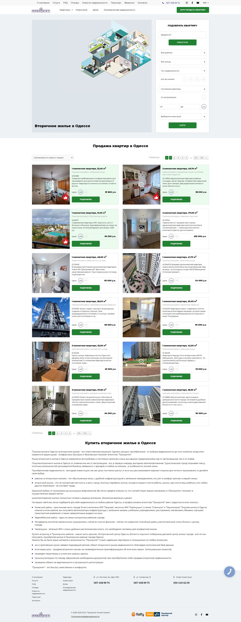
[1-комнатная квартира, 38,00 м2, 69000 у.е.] (51, 317)
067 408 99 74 (173, 3)
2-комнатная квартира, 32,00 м (89, 345)
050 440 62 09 (181, 583)
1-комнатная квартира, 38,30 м (179, 389)
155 (195, 157)
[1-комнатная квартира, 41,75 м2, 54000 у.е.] (141, 273)
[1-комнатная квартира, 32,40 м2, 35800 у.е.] (51, 184)
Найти (182, 125)
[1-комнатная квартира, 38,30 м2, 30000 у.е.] (141, 406)
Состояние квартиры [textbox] (171, 89)
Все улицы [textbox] (166, 62)
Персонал (116, 3)
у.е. (204, 107)
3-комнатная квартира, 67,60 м (89, 389)
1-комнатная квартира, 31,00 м (89, 212)
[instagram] (187, 3)
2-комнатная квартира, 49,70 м (179, 168)
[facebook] (192, 3)
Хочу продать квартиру (193, 10)
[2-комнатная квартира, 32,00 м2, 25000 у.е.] (51, 361)
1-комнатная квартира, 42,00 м (179, 345)
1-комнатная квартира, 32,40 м (89, 168)
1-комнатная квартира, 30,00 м (179, 301)
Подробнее (86, 199)
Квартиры (65, 10)
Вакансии (129, 3)
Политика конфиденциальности (85, 616)
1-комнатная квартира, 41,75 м (179, 256)
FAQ (65, 3)
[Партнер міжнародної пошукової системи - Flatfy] (138, 614)
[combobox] (182, 53)
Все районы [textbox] (166, 53)
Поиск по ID (182, 42)
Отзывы (75, 3)
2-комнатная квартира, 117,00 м (179, 212)
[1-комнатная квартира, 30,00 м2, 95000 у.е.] (141, 317)
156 (201, 157)
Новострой (81, 10)
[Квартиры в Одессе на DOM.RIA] (159, 614)
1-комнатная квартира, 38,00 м (89, 301)
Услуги (56, 3)
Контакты (142, 3)
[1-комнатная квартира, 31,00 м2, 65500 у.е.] (51, 229)
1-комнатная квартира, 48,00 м (89, 256)
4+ (204, 79)
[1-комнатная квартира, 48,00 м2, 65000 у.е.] (51, 273)
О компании (43, 3)
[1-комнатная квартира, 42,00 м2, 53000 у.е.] (141, 361)
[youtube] (198, 3)
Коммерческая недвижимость (119, 10)
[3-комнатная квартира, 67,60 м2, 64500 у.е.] (51, 406)
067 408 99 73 (142, 583)
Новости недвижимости (95, 3)
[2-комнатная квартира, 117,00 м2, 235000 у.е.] (141, 229)
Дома (95, 10)
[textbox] (182, 116)
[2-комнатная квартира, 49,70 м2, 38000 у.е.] (141, 184)
